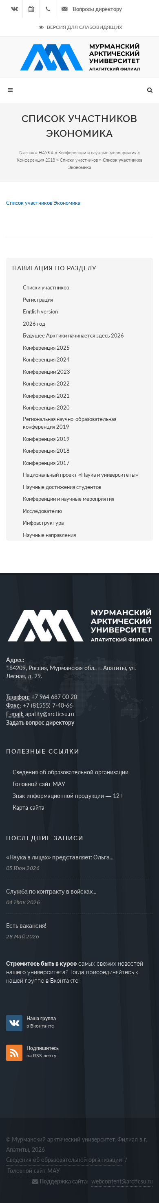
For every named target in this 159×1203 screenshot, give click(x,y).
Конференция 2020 (46, 407)
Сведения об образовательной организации (70, 772)
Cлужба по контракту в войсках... (51, 891)
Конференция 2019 (46, 439)
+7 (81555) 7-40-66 (48, 705)
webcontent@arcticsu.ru (122, 1181)
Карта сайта (28, 807)
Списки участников (79, 159)
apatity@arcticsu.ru (49, 713)
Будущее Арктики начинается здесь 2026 (73, 335)
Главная (26, 152)
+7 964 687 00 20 (54, 696)
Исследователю (42, 511)
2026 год (34, 323)
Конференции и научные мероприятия (97, 152)
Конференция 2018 (36, 159)
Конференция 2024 (46, 359)
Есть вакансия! (26, 926)
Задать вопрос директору (40, 722)
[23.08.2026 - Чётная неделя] (31, 9)
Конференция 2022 (46, 383)
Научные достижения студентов (62, 487)
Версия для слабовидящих (84, 27)
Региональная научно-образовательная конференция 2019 (69, 423)
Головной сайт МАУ (39, 783)
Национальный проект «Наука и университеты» (80, 474)
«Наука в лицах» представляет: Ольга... (59, 857)
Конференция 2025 (46, 347)
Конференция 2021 (46, 395)
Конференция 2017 (46, 463)
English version (40, 311)
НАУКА (46, 152)
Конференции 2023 (46, 371)
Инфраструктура (43, 522)
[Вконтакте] (14, 9)
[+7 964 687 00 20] (48, 9)
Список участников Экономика (43, 203)
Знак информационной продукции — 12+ (68, 795)
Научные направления (49, 535)
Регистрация (38, 299)
